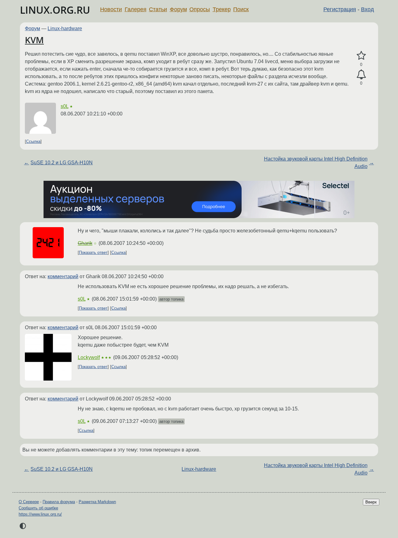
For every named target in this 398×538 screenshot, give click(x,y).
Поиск (241, 9)
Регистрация (339, 9)
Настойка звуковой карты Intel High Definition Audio (316, 162)
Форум (178, 9)
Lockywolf (89, 357)
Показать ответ (93, 252)
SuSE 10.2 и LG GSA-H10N (61, 162)
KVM (34, 40)
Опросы (199, 9)
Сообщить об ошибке (38, 508)
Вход (367, 9)
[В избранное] (361, 55)
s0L (64, 106)
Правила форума (59, 501)
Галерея (135, 9)
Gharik (85, 243)
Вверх (371, 502)
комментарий (63, 276)
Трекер (222, 9)
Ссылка (33, 141)
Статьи (158, 9)
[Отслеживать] (361, 74)
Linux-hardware (65, 28)
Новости (111, 9)
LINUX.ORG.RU (55, 9)
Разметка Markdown (97, 501)
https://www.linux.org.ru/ (40, 514)
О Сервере (29, 501)
